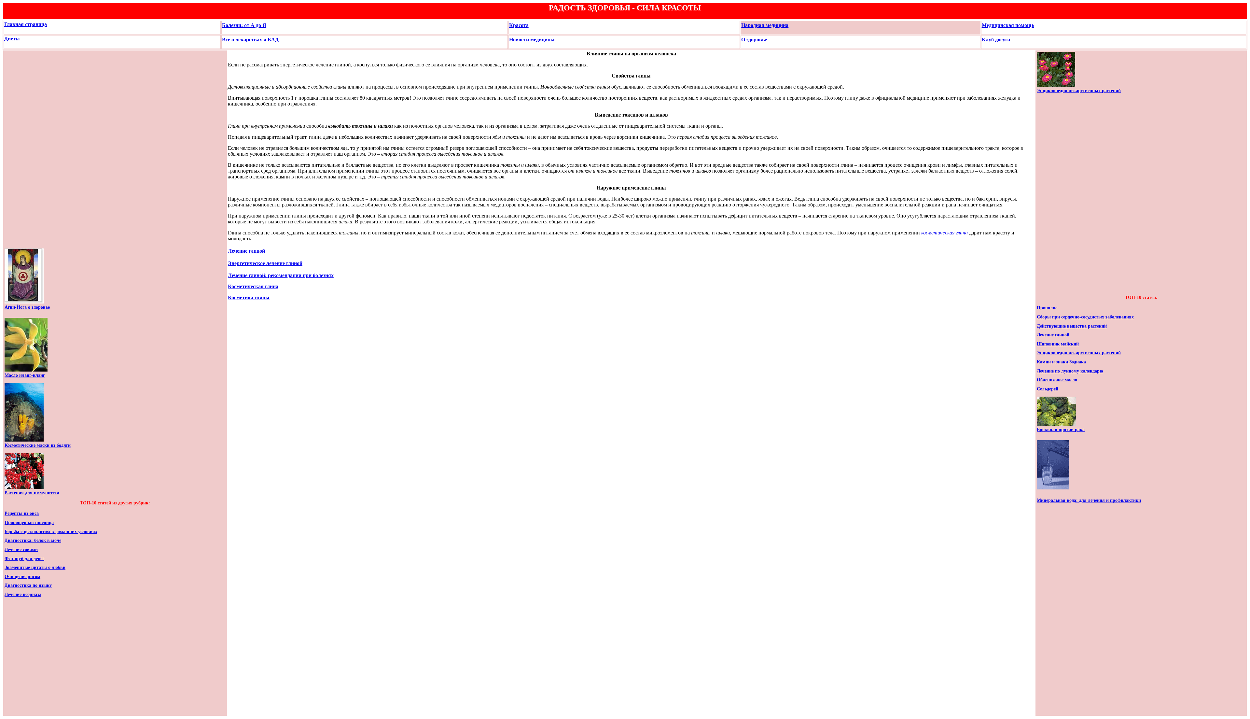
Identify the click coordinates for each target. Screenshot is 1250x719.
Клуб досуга (996, 39)
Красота (519, 25)
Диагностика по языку (28, 585)
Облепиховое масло (1057, 379)
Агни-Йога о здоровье (27, 307)
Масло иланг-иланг (25, 375)
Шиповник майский (1058, 344)
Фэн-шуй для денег (24, 558)
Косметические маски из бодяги (38, 445)
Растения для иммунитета (32, 492)
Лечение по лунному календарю (1070, 371)
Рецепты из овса (22, 513)
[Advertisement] (24, 149)
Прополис (1047, 307)
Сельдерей (1047, 389)
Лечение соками (21, 549)
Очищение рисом (22, 576)
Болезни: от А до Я (244, 25)
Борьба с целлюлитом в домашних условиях (51, 531)
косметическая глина (944, 232)
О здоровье (754, 39)
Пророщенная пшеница (29, 522)
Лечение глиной (246, 251)
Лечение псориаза (23, 594)
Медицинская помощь (1008, 25)
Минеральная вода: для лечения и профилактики (1089, 500)
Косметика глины (249, 297)
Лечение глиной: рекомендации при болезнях (281, 275)
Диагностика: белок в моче (33, 540)
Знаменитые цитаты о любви (35, 567)
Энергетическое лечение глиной (265, 263)
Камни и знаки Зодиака (1061, 362)
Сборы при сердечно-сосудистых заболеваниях (1085, 317)
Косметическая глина (253, 286)
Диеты (12, 38)
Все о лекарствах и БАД (250, 39)
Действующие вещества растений (1072, 326)
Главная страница (25, 24)
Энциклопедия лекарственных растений (1079, 90)
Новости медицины (532, 39)
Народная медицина (764, 25)
